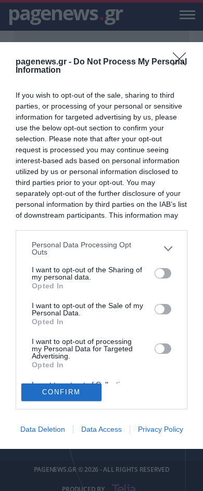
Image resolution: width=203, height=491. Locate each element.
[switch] (163, 273)
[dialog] (101, 245)
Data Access (101, 429)
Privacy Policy (160, 429)
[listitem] (101, 248)
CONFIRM (61, 392)
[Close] (183, 62)
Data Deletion (42, 429)
